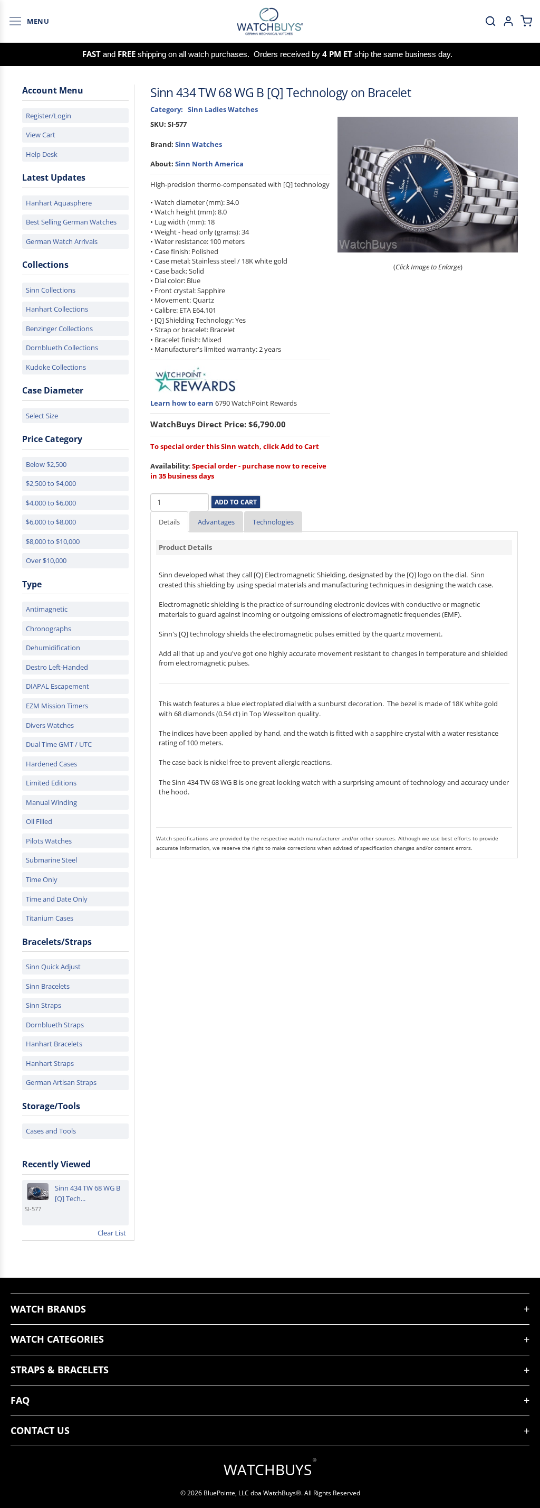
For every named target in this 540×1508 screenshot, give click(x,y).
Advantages (216, 522)
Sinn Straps (43, 1005)
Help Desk (41, 154)
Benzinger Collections (59, 328)
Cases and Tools (51, 1131)
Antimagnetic (47, 609)
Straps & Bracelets (60, 1369)
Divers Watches (50, 725)
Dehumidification (53, 647)
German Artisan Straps (61, 1082)
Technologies (273, 522)
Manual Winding (51, 802)
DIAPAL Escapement (57, 686)
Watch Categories (57, 1339)
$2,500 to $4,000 (51, 483)
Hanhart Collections (57, 309)
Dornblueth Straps (55, 1024)
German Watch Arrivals (62, 241)
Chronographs (48, 628)
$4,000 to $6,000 (51, 503)
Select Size (42, 415)
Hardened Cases (51, 764)
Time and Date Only (57, 899)
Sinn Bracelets (48, 986)
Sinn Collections (50, 290)
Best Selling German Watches (71, 222)
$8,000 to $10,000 (53, 541)
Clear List (112, 1233)
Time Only (41, 879)
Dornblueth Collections (62, 347)
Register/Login (48, 115)
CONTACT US (40, 1430)
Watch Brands (48, 1309)
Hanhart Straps (50, 1063)
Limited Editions (51, 783)
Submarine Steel (51, 860)
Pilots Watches (49, 841)
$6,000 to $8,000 (51, 522)
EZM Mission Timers (57, 705)
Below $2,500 (46, 464)
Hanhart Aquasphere (59, 203)
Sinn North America (209, 163)
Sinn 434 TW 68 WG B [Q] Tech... (87, 1193)
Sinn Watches (198, 144)
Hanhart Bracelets (54, 1043)
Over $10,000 (46, 560)
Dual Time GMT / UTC (59, 744)
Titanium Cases (49, 918)
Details (169, 522)
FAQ (20, 1400)
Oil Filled (39, 821)
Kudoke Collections (56, 367)
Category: (166, 109)
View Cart (40, 134)
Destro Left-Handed (57, 667)
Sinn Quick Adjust (53, 966)
